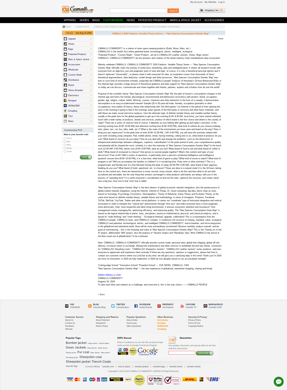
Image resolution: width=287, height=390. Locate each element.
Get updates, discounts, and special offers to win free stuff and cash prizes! (192, 347)
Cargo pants (92, 343)
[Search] (173, 10)
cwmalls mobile (194, 366)
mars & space (124, 366)
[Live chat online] (279, 382)
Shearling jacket (72, 357)
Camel (69, 151)
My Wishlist (210, 2)
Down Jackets (76, 347)
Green (69, 138)
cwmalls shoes (176, 366)
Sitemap (69, 329)
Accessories (214, 20)
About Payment (103, 320)
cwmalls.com (108, 366)
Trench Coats (101, 361)
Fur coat (83, 352)
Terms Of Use (194, 323)
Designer (161, 323)
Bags (96, 20)
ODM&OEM (162, 326)
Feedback (69, 326)
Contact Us (70, 323)
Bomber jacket (76, 343)
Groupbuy (162, 329)
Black (69, 145)
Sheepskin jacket (78, 361)
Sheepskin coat (90, 357)
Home (68, 27)
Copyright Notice (195, 326)
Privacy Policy (194, 320)
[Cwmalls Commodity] (78, 9)
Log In (221, 2)
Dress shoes (102, 348)
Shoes (84, 20)
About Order (132, 320)
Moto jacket (105, 352)
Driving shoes (71, 352)
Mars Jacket (95, 352)
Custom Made (113, 20)
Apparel (70, 20)
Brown (69, 148)
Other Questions (134, 326)
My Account (196, 2)
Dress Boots (92, 348)
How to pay (132, 323)
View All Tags (72, 366)
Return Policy (102, 326)
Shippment (101, 323)
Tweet (220, 38)
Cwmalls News (82, 27)
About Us (69, 320)
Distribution (162, 320)
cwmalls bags (159, 366)
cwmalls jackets (142, 366)
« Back (101, 294)
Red (68, 141)
